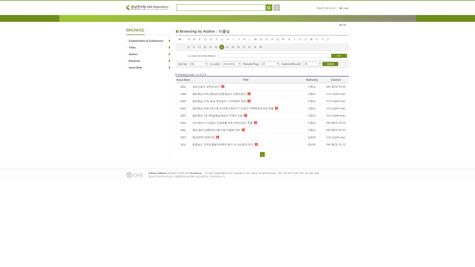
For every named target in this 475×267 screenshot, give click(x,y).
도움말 (276, 7)
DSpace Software (157, 173)
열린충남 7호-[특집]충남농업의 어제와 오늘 (217, 115)
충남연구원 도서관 (326, 8)
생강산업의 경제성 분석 (206, 86)
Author (133, 54)
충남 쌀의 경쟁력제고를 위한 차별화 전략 (216, 129)
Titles (132, 47)
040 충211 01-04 (336, 86)
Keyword (134, 60)
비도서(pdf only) (335, 93)
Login (346, 8)
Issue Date (135, 67)
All (179, 39)
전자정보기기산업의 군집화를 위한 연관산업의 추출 (222, 122)
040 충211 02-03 (336, 129)
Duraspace (196, 173)
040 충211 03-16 (336, 122)
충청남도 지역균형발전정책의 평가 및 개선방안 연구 (222, 144)
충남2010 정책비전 (203, 137)
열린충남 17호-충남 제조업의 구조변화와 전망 (219, 101)
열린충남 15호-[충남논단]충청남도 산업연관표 (219, 93)
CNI (344, 24)
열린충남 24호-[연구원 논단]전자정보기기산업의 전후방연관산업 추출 (232, 108)
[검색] (269, 8)
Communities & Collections (146, 40)
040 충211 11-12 (335, 144)
